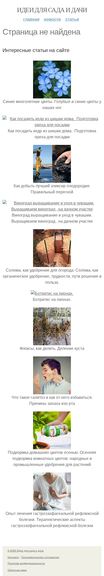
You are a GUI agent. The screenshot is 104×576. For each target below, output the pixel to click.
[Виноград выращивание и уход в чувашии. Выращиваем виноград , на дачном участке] (52, 209)
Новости (52, 19)
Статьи (72, 19)
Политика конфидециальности (26, 563)
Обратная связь (17, 570)
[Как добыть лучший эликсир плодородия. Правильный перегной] (52, 179)
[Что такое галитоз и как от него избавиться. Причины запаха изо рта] (52, 391)
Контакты (13, 557)
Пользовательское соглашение (40, 557)
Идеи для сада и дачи (52, 9)
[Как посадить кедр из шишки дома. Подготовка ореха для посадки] (52, 124)
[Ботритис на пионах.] (52, 293)
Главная (31, 19)
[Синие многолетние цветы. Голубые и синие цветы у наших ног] (52, 95)
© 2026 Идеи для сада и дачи (26, 550)
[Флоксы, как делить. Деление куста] (52, 342)
